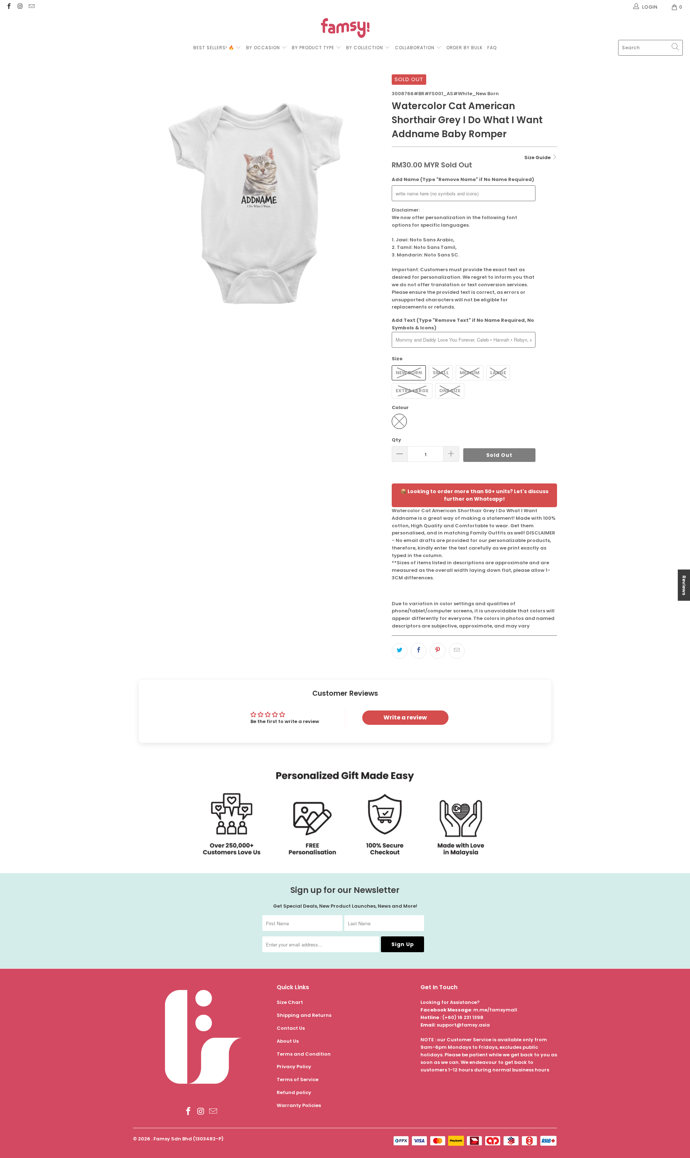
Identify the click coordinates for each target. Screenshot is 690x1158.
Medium (469, 372)
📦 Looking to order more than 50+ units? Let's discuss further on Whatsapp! (474, 495)
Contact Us (291, 1028)
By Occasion (263, 48)
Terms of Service (297, 1079)
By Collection (364, 48)
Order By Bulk (464, 48)
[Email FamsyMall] (31, 7)
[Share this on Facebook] (419, 651)
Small (441, 372)
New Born (409, 372)
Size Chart (290, 1002)
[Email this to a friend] (457, 651)
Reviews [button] (684, 585)
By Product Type (313, 48)
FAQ (492, 48)
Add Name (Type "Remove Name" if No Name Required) (463, 179)
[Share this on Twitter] (400, 651)
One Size (449, 390)
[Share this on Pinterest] (438, 651)
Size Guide (538, 157)
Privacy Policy (294, 1066)
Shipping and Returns (304, 1015)
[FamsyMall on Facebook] (8, 7)
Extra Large (412, 390)
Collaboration (415, 48)
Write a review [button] (405, 717)
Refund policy (294, 1092)
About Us (288, 1041)
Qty (396, 439)
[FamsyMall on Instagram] (20, 7)
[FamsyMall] (345, 29)
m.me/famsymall (495, 1009)
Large (498, 372)
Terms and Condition (304, 1054)
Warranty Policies (299, 1105)
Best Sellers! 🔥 (214, 48)
